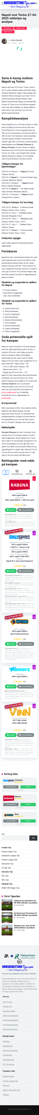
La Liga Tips (6, 868)
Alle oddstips (7, 28)
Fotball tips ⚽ (20, 28)
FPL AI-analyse (8, 1064)
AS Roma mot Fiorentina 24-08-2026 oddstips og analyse (25, 914)
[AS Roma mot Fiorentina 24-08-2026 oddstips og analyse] (7, 922)
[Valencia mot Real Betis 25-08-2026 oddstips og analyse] (7, 910)
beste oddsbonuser (9, 392)
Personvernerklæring (10, 1020)
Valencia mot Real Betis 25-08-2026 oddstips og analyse (25, 902)
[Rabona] (8, 801)
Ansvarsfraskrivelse (10, 1029)
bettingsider (6, 398)
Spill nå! (12, 510)
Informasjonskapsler (10, 1025)
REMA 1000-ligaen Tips (11, 888)
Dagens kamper (9, 1076)
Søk (3, 834)
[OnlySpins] (8, 781)
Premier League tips (10, 1081)
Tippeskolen (7, 1055)
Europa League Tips (9, 852)
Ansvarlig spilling (9, 1011)
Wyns (17, 814)
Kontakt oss (7, 1006)
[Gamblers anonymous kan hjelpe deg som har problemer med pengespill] (6, 958)
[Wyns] (8, 817)
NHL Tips (5, 880)
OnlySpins (19, 780)
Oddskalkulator (8, 1060)
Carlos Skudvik (16, 40)
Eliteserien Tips (7, 864)
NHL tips (6, 1086)
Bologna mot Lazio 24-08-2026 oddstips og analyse (24, 927)
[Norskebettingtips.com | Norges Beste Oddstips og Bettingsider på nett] (19, 5)
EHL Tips (5, 876)
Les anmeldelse (26, 510)
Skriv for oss (7, 1002)
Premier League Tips (9, 860)
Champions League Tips (11, 856)
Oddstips (6, 1041)
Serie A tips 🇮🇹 (8, 31)
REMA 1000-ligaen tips (11, 1090)
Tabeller (6, 1095)
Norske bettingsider (10, 1051)
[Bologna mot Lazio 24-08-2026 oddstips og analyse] (7, 935)
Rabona (18, 797)
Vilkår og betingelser (10, 1016)
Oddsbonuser (8, 1046)
